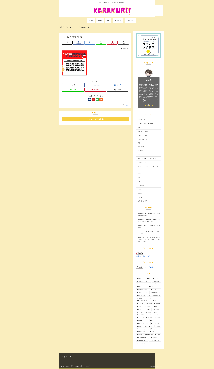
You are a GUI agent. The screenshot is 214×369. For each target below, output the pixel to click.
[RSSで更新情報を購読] (101, 99)
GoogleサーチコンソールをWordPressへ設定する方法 (149, 226)
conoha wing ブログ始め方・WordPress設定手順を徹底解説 (149, 214)
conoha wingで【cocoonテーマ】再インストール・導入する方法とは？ (149, 220)
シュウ (148, 80)
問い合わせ (78, 366)
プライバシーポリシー (68, 357)
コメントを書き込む (95, 119)
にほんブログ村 (148, 267)
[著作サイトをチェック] (89, 99)
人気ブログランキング (142, 256)
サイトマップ (85, 366)
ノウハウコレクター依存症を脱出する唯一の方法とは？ (149, 232)
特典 (72, 366)
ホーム (62, 366)
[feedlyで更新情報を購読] (97, 99)
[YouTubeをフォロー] (93, 99)
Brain (67, 366)
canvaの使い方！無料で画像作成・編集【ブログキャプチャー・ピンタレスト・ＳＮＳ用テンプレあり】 (149, 239)
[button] (123, 43)
